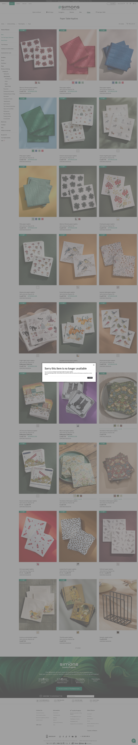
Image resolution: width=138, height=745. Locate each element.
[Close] (94, 365)
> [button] (90, 377)
